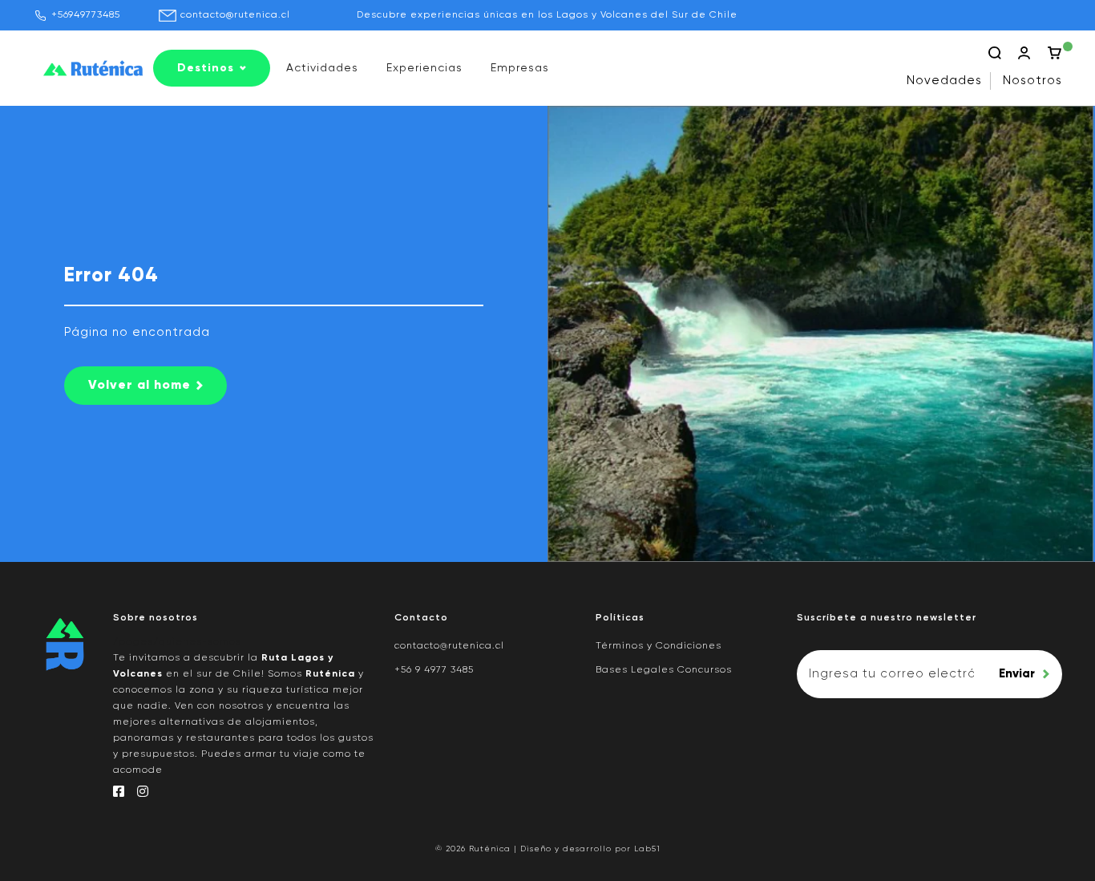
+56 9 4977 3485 (434, 670)
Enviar (1017, 674)
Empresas (520, 68)
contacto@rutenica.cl (235, 15)
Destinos (205, 68)
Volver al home (139, 385)
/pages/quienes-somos (177, 642)
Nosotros (1032, 81)
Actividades (322, 68)
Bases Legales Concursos (664, 670)
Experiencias (424, 68)
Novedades (944, 81)
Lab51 (647, 849)
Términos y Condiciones (658, 646)
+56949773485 (85, 15)
